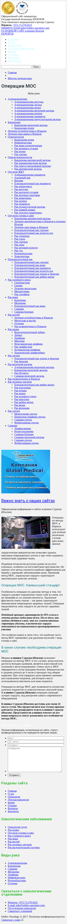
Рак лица (19, 244)
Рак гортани (21, 241)
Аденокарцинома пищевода (29, 116)
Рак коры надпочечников (28, 145)
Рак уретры (20, 154)
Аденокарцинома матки (27, 107)
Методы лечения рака (20, 78)
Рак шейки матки (24, 402)
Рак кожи (13, 297)
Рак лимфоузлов (23, 346)
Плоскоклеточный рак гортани (31, 230)
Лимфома (19, 338)
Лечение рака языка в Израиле (25, 134)
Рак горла (19, 239)
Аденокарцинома (17, 99)
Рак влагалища (22, 387)
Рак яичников (21, 408)
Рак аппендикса (23, 186)
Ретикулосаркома (23, 431)
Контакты (15, 61)
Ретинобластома (23, 253)
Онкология (15, 45)
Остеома (19, 323)
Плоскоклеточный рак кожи (29, 265)
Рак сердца (14, 411)
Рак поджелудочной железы (29, 206)
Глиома (18, 285)
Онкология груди (17, 827)
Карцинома (14, 122)
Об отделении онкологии (22, 908)
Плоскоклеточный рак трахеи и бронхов (36, 274)
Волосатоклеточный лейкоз (29, 332)
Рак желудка (21, 189)
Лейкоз (18, 335)
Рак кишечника (22, 198)
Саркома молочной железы (29, 376)
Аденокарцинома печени (28, 113)
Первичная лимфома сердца (29, 416)
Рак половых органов (20, 381)
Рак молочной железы (20, 364)
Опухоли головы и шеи (21, 215)
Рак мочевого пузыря (26, 148)
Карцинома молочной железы (30, 125)
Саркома (19, 309)
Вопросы (14, 57)
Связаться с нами (10, 919)
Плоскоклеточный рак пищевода (32, 183)
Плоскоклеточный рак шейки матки (34, 276)
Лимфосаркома (22, 428)
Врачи (12, 51)
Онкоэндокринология (20, 157)
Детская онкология (21, 48)
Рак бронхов (21, 361)
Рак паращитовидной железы (30, 163)
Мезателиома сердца (25, 414)
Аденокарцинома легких (28, 104)
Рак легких (14, 355)
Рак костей (14, 314)
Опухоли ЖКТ (16, 171)
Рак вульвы (20, 390)
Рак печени (20, 201)
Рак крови (13, 329)
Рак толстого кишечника (28, 212)
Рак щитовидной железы (28, 169)
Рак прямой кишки (24, 209)
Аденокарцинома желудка (28, 101)
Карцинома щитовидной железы (32, 160)
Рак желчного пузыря (26, 192)
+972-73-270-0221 (22, 25)
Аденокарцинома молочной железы (34, 110)
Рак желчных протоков (27, 195)
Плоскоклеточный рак (20, 259)
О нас (11, 42)
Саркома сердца (23, 419)
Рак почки (20, 151)
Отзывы (13, 54)
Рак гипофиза (21, 294)
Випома (18, 180)
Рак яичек (19, 405)
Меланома (20, 303)
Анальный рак (22, 177)
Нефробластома (23, 142)
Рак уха (18, 250)
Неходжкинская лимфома (28, 344)
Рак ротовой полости (26, 247)
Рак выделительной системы (24, 847)
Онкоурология (16, 136)
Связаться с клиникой (20, 911)
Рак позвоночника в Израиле (30, 326)
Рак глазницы (21, 236)
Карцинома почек (24, 128)
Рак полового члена (25, 396)
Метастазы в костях (25, 320)
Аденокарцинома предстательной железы (37, 119)
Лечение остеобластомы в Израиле (27, 131)
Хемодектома (21, 256)
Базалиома (20, 300)
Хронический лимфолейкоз (29, 352)
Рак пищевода (22, 204)
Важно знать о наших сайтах (28, 500)
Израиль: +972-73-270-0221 (23, 902)
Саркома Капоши (24, 311)
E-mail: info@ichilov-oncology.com (26, 905)
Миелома (19, 341)
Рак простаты (21, 399)
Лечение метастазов (25, 288)
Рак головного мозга (19, 279)
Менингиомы (21, 291)
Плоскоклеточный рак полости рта (33, 233)
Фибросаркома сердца (26, 422)
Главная (13, 39)
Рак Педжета (21, 373)
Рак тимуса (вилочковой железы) (32, 166)
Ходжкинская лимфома (27, 349)
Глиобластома (22, 282)
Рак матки (20, 393)
